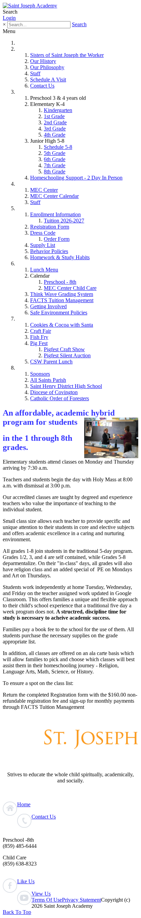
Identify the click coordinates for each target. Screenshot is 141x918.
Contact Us (42, 86)
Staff (35, 73)
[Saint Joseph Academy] (30, 6)
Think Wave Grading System (61, 294)
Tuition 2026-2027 (64, 220)
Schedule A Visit (48, 79)
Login (9, 18)
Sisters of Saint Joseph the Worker (67, 55)
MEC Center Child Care (70, 288)
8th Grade (54, 171)
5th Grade (54, 153)
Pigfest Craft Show (64, 349)
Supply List (42, 245)
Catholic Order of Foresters (59, 398)
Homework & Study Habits (60, 257)
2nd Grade (55, 122)
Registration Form (49, 227)
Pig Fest (39, 343)
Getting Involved (48, 306)
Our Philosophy (47, 67)
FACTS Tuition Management (61, 300)
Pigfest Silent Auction (67, 355)
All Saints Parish (48, 380)
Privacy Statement (81, 900)
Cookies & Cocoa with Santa (61, 325)
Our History (43, 61)
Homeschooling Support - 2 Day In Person (76, 178)
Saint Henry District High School (66, 386)
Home (23, 43)
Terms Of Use (46, 900)
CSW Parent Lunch (51, 361)
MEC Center (44, 190)
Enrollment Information (55, 214)
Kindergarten (58, 110)
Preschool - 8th (60, 282)
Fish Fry (39, 337)
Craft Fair (40, 331)
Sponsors (40, 374)
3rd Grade (55, 128)
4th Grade (54, 135)
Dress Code (42, 233)
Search (79, 24)
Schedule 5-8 (58, 147)
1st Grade (54, 116)
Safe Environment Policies (58, 312)
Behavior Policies (49, 251)
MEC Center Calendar (54, 196)
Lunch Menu (44, 270)
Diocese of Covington (54, 392)
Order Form (56, 239)
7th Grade (54, 165)
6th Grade (54, 159)
